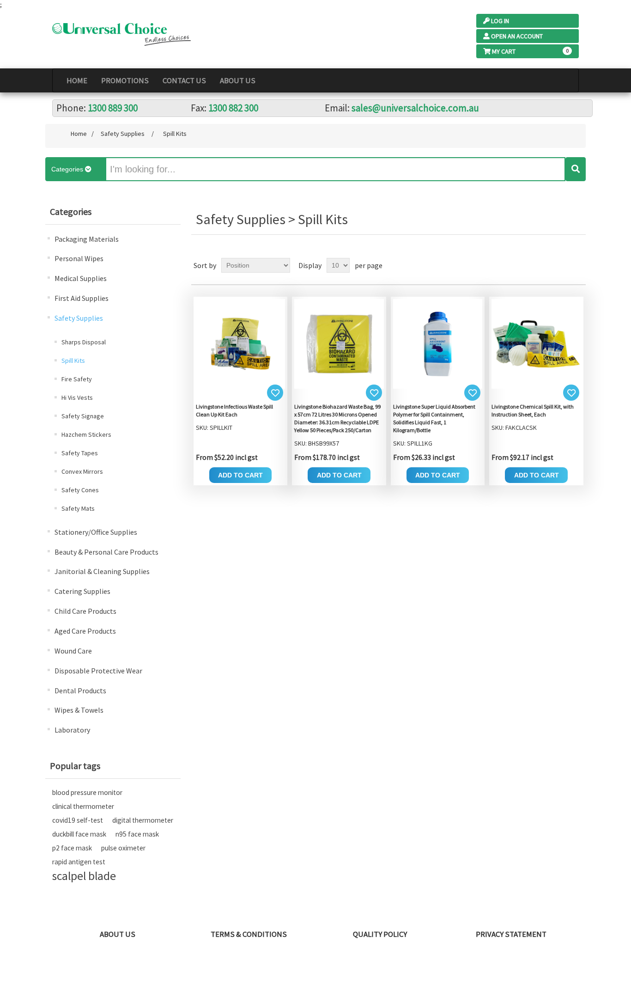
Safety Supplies (79, 318)
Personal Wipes (79, 258)
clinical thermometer (83, 806)
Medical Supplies (81, 278)
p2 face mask (72, 847)
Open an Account (517, 36)
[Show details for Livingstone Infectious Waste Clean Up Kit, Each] (240, 343)
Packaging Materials (87, 239)
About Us (237, 80)
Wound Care (73, 650)
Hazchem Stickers (86, 434)
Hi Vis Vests (77, 397)
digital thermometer (142, 820)
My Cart (504, 51)
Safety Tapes (79, 453)
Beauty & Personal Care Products (106, 551)
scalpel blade (84, 876)
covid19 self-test (77, 820)
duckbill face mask (79, 834)
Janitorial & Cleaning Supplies (102, 571)
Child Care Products (85, 611)
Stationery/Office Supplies (96, 532)
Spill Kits (73, 360)
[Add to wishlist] (275, 393)
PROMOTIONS (125, 80)
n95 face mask (137, 834)
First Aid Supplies (82, 298)
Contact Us (184, 80)
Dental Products (80, 690)
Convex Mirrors (82, 471)
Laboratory (72, 729)
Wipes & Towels (79, 710)
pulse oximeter (123, 847)
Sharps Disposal (83, 342)
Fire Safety (76, 379)
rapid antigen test (78, 861)
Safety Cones (80, 490)
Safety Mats (78, 508)
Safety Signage (82, 416)
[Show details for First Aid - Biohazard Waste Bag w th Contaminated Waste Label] (339, 343)
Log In (500, 21)
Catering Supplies (82, 591)
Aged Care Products (85, 631)
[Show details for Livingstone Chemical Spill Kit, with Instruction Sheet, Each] (536, 343)
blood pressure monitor (87, 792)
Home (77, 80)
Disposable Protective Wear (98, 670)
